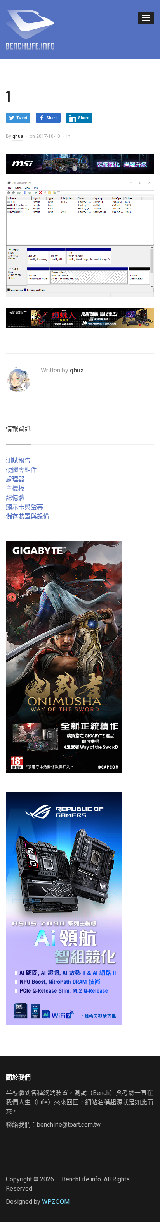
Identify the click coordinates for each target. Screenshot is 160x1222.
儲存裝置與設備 (27, 516)
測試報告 (18, 460)
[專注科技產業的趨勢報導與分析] (30, 28)
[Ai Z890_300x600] (64, 907)
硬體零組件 (21, 470)
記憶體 (15, 497)
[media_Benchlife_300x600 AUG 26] (64, 656)
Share (51, 118)
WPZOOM (56, 1201)
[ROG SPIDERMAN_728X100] (80, 317)
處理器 (15, 479)
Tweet (21, 118)
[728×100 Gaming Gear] (80, 163)
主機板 (15, 488)
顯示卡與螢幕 (24, 507)
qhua (17, 136)
